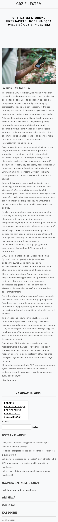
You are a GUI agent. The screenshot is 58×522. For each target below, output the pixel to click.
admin (9, 88)
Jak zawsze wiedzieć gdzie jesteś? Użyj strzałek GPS (29, 459)
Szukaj (5, 421)
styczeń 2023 (9, 505)
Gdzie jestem (29, 4)
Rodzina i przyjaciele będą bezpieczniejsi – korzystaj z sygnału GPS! (15, 410)
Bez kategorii (9, 380)
